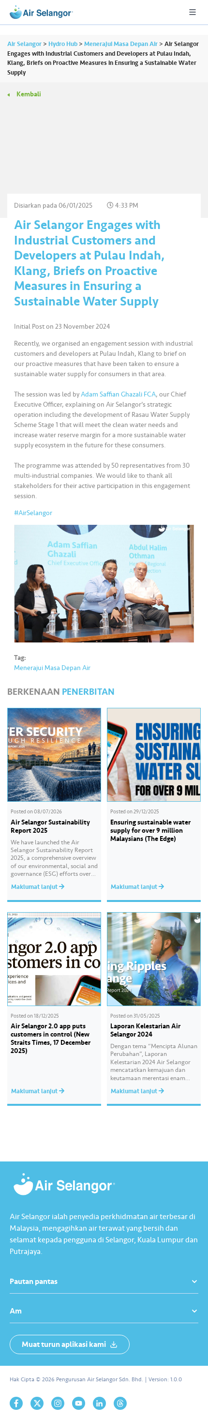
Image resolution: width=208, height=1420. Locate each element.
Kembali (28, 94)
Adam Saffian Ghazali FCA (118, 394)
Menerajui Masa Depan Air (52, 668)
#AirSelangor (33, 513)
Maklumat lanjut (35, 887)
